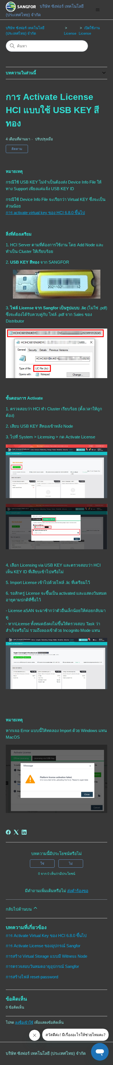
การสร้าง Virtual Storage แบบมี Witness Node (46, 956)
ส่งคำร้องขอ (77, 890)
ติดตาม (17, 149)
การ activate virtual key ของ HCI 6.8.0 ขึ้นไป (45, 212)
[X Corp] (16, 832)
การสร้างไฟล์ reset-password (32, 976)
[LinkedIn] (24, 832)
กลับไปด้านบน (19, 909)
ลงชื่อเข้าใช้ (24, 1022)
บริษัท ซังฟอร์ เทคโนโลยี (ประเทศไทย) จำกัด (46, 1053)
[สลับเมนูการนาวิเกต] (97, 10)
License (70, 33)
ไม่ (71, 863)
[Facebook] (8, 832)
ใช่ (42, 863)
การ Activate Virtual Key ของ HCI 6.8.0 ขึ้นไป (46, 935)
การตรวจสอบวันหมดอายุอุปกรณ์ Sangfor (42, 966)
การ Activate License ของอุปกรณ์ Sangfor (43, 945)
